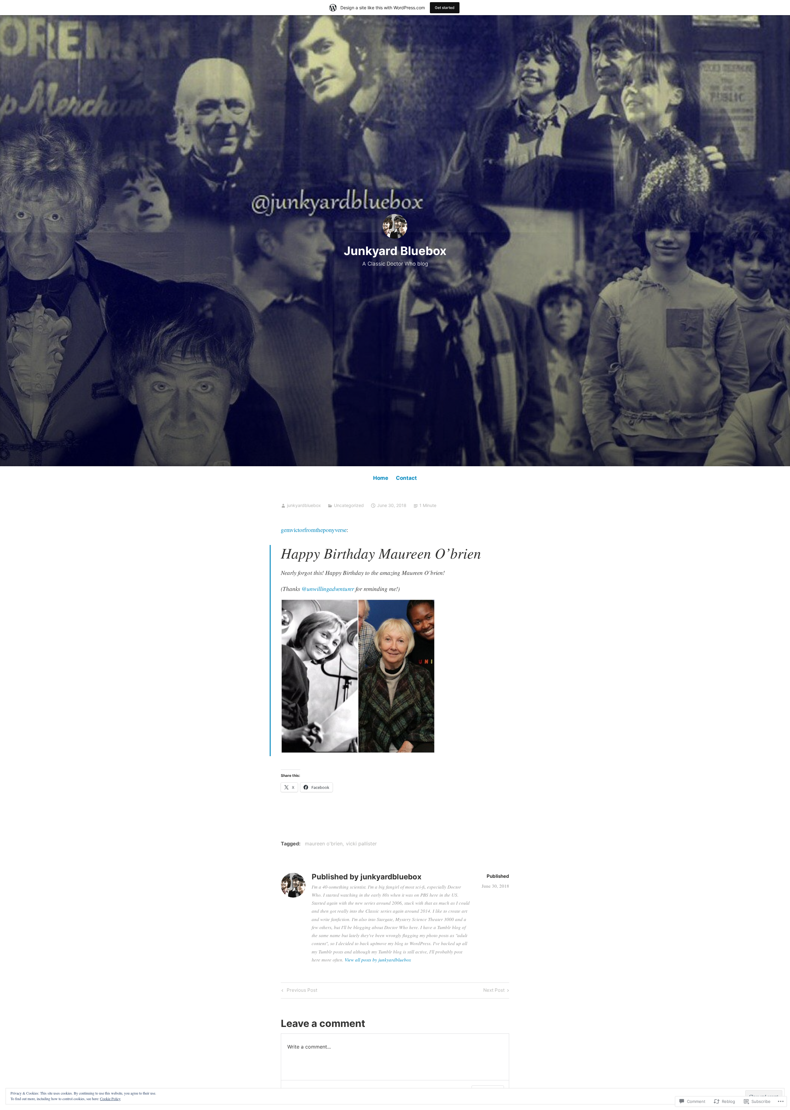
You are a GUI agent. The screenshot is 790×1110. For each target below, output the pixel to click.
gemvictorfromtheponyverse (314, 530)
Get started (445, 7)
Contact (406, 478)
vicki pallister (361, 843)
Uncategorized (349, 505)
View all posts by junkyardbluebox (378, 960)
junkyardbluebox (304, 505)
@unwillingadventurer (327, 589)
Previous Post (298, 991)
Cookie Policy (110, 1098)
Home (380, 478)
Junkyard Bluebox (395, 251)
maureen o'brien (324, 843)
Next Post (494, 991)
